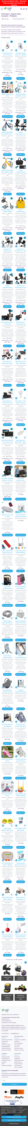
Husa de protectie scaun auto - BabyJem (21, 54)
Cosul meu (16, 1046)
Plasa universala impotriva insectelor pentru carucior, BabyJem (20, 515)
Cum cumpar (17, 1045)
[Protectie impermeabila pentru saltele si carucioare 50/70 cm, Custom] (21, 683)
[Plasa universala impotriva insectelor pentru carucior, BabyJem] (21, 508)
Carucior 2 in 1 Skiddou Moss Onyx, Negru (20, 286)
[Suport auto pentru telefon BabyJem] (21, 544)
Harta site (4, 1062)
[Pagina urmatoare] (25, 962)
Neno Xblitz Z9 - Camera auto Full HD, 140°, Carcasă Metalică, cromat (7, 362)
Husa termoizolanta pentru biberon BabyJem (20, 587)
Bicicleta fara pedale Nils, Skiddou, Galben (7, 171)
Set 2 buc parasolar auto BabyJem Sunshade (7, 725)
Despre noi (4, 1043)
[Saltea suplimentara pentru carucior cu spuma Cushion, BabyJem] (7, 544)
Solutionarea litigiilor (7, 1065)
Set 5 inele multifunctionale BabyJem (7, 587)
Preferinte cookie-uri (14, 1123)
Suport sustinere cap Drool (7, 95)
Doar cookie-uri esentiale (14, 1120)
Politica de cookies (11, 1110)
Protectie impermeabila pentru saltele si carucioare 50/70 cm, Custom (20, 691)
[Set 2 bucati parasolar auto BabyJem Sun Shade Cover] (21, 471)
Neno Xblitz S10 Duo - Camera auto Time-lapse (7, 441)
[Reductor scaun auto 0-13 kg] (7, 508)
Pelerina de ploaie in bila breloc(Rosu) (7, 935)
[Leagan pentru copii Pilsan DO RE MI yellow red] (21, 787)
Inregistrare (17, 1058)
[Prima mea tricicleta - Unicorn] (7, 787)
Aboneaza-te (14, 1084)
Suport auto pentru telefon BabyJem (20, 551)
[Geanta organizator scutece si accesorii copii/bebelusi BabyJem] (21, 614)
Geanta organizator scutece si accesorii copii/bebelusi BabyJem (20, 622)
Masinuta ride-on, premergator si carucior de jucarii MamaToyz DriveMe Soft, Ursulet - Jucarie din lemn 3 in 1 (21, 898)
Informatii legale (6, 1057)
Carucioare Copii (20, 136)
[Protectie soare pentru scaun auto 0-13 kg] (21, 717)
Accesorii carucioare (7, 98)
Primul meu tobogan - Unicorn (7, 760)
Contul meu (17, 1057)
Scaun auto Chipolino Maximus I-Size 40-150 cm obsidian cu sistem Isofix (7, 479)
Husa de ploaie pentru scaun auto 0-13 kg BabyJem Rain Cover (20, 864)
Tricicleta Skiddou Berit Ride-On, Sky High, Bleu (21, 95)
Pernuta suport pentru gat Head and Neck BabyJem (7, 622)
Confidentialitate (6, 1046)
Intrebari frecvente (6, 1060)
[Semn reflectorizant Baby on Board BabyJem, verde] (7, 890)
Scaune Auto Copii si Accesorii (7, 57)
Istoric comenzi (18, 1062)
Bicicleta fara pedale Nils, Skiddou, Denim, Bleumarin (7, 133)
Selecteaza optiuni (7, 116)
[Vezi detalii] (3, 50)
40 (21, 962)
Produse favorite (18, 1063)
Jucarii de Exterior (7, 763)
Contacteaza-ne (5, 1058)
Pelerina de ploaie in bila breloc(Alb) (20, 935)
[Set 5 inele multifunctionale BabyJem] (7, 579)
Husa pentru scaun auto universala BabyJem (7, 54)
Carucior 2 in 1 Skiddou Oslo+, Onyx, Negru (21, 250)
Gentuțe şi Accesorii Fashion (7, 939)
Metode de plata (18, 1048)
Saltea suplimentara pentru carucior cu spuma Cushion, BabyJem (7, 551)
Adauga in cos (7, 78)
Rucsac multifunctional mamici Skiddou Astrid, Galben (20, 210)
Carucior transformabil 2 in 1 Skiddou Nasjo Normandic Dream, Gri (21, 133)
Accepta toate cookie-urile (14, 1117)
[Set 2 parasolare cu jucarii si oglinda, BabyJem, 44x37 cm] (7, 856)
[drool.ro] (8, 9)
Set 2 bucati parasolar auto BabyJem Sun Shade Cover (20, 479)
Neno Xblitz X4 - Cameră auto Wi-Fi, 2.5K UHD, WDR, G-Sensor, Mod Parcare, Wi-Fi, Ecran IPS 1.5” (7, 402)
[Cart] (26, 9)
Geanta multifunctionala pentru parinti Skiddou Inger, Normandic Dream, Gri (7, 286)
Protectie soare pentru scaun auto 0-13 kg (20, 725)
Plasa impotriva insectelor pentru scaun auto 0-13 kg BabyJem (7, 691)
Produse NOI (5, 1041)
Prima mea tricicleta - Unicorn (7, 794)
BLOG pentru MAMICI (7, 1039)
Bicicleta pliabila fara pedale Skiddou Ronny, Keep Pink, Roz (7, 210)
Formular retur (17, 1065)
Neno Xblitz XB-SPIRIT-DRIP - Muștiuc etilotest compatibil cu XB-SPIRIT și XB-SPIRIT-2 (21, 441)
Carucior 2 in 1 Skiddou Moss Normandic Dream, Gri (7, 250)
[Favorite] (24, 9)
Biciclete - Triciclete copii (20, 98)
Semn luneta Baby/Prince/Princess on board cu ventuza (7, 829)
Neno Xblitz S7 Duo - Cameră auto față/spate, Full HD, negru (7, 323)
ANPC (3, 1063)
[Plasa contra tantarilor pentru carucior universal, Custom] (7, 648)
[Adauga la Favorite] (11, 50)
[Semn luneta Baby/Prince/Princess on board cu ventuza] (7, 821)
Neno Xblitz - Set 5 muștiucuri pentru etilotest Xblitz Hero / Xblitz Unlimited (20, 402)
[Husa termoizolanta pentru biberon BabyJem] (21, 579)
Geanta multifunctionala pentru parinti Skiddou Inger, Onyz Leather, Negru (20, 171)
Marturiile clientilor (6, 1048)
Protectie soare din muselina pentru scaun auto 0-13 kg (20, 760)
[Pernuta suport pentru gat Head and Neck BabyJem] (7, 614)
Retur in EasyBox (18, 1067)
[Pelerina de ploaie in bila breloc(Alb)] (21, 928)
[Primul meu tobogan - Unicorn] (7, 752)
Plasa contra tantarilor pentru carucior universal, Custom (7, 656)
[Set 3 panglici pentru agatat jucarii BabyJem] (21, 821)
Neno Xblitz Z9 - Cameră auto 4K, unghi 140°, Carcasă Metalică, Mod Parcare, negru (20, 323)
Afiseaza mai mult (5, 37)
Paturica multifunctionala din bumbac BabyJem (20, 656)
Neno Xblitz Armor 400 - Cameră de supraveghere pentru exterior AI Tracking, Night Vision (20, 362)
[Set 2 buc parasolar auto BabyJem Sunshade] (7, 717)
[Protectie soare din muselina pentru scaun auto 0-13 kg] (21, 752)
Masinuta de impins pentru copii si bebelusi (21, 902)
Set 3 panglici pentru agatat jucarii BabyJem (20, 829)
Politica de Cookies (6, 1050)
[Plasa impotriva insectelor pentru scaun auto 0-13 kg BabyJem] (7, 683)
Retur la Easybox (18, 1043)
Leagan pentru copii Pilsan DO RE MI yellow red (20, 794)
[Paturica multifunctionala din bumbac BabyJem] (21, 648)
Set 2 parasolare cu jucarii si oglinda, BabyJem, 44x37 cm (7, 864)
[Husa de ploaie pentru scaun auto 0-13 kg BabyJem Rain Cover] (21, 856)
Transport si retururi (19, 1050)
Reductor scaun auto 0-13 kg (7, 515)
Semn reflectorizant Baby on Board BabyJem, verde (7, 898)
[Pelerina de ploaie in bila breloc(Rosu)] (7, 928)
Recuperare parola (18, 1060)
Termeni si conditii (6, 1045)
